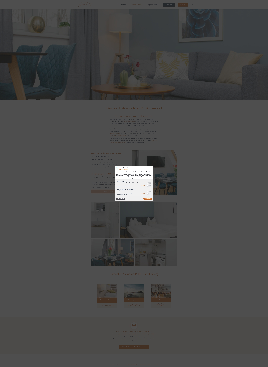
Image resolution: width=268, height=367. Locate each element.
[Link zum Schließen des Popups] (151, 167)
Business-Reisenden (115, 133)
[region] (134, 188)
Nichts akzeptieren (120, 198)
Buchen (182, 4)
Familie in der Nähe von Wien (118, 135)
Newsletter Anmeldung (146, 364)
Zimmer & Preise (136, 4)
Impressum (121, 169)
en (192, 4)
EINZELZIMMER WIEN (107, 305)
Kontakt (112, 364)
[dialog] (134, 183)
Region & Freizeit (152, 4)
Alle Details (143, 185)
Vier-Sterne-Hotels (129, 121)
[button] (148, 183)
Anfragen (169, 4)
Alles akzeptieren (147, 198)
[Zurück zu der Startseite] (85, 4)
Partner (156, 364)
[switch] (149, 183)
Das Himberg (122, 4)
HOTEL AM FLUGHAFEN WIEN (134, 305)
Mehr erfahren (108, 191)
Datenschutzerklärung (131, 364)
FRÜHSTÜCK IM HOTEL (161, 305)
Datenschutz (126, 169)
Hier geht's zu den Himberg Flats (134, 347)
